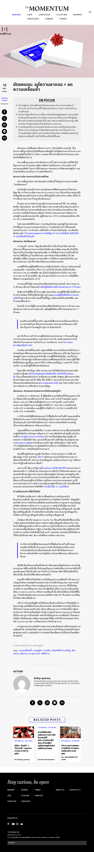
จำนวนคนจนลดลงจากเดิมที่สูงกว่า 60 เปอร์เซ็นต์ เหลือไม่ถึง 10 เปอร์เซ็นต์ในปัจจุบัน (46, 234)
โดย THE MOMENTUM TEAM (69, 758)
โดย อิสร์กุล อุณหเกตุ (22, 759)
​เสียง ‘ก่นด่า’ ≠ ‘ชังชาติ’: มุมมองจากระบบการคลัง (23, 749)
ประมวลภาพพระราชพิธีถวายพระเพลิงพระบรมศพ (70, 749)
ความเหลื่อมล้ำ (25, 650)
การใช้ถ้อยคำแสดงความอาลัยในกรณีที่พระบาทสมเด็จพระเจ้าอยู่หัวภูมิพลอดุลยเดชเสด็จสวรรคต (47, 740)
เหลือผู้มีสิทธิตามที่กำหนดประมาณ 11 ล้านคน (60, 287)
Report (16, 14)
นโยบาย (23, 653)
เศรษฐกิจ (38, 650)
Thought (33, 18)
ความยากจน (34, 653)
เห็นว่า (40, 457)
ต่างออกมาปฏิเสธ (25, 443)
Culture (62, 14)
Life (30, 14)
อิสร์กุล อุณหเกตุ (42, 678)
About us (60, 790)
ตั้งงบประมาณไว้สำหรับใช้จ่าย (54, 468)
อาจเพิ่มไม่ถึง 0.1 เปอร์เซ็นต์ (56, 487)
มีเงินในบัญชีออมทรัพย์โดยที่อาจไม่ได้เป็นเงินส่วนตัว (43, 375)
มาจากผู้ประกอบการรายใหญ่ (31, 437)
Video (63, 18)
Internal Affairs (23, 741)
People (77, 14)
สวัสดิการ (45, 653)
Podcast (39, 795)
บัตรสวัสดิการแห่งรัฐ (61, 650)
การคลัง (46, 650)
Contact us (74, 790)
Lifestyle (44, 14)
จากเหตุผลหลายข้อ (49, 383)
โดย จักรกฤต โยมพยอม (46, 759)
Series (49, 18)
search (90, 12)
